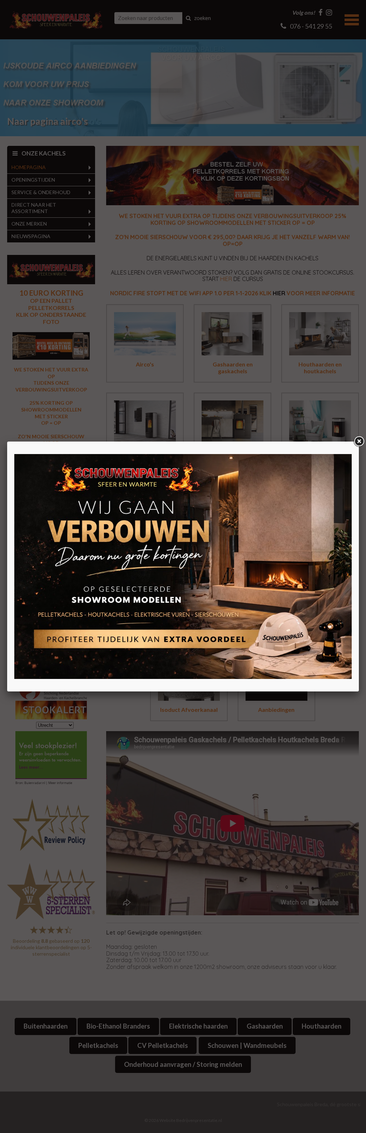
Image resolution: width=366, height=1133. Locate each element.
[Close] (358, 441)
